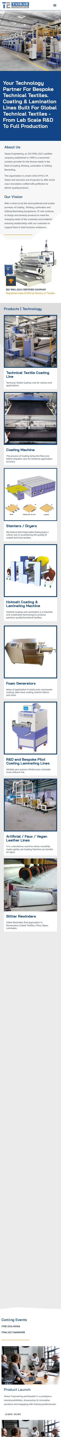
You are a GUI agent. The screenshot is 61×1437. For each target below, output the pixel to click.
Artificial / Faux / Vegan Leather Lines (26, 838)
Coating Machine (20, 450)
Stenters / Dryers (21, 526)
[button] (54, 5)
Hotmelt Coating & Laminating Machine (23, 604)
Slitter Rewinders (21, 916)
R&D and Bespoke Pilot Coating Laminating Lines (28, 761)
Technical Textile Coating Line (27, 374)
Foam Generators (21, 683)
